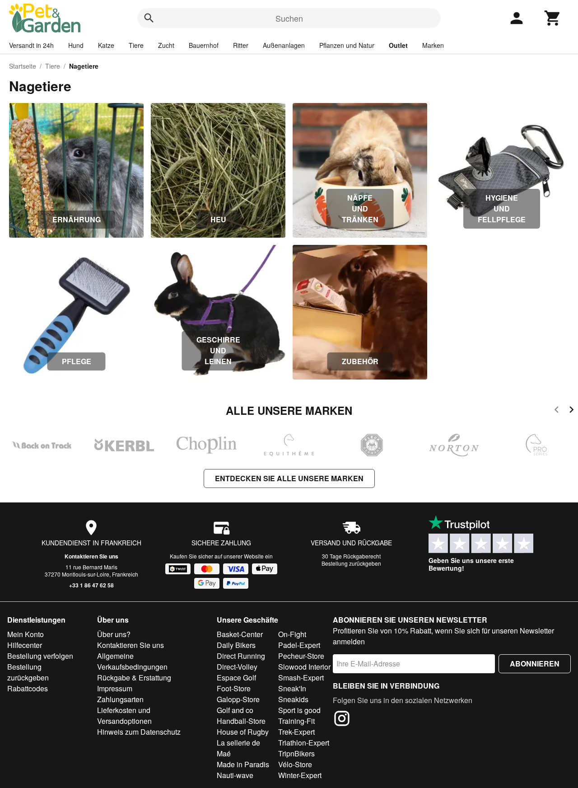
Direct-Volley (237, 666)
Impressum (114, 688)
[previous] (556, 411)
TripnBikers (296, 753)
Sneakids (293, 699)
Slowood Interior (304, 666)
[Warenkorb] (553, 18)
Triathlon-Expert (303, 742)
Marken (433, 45)
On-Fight (292, 634)
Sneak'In (292, 688)
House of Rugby (243, 732)
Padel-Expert (299, 645)
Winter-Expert (300, 775)
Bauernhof (204, 45)
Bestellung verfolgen (40, 656)
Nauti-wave (235, 775)
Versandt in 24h (31, 45)
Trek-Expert (296, 732)
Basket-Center (240, 634)
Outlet (398, 45)
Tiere (136, 45)
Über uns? (114, 634)
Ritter (240, 45)
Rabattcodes (27, 688)
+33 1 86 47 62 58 (91, 585)
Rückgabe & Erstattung (134, 677)
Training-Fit (296, 721)
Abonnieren (534, 663)
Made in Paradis (243, 764)
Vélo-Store (295, 764)
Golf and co (235, 710)
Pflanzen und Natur (346, 45)
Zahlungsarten (120, 699)
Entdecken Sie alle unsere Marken (289, 478)
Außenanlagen (284, 45)
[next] (571, 411)
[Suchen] (149, 18)
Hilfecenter (24, 645)
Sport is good (299, 710)
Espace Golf (236, 677)
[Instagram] (342, 719)
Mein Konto (25, 634)
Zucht (166, 45)
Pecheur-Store (301, 656)
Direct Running (241, 656)
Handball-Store (241, 721)
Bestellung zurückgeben (351, 563)
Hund (76, 45)
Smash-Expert (301, 677)
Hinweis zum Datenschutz (139, 732)
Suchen (289, 18)
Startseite (22, 65)
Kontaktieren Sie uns (91, 556)
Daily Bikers (236, 645)
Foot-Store (234, 688)
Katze (106, 45)
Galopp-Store (238, 699)
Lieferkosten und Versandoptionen (124, 715)
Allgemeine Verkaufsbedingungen (132, 661)
